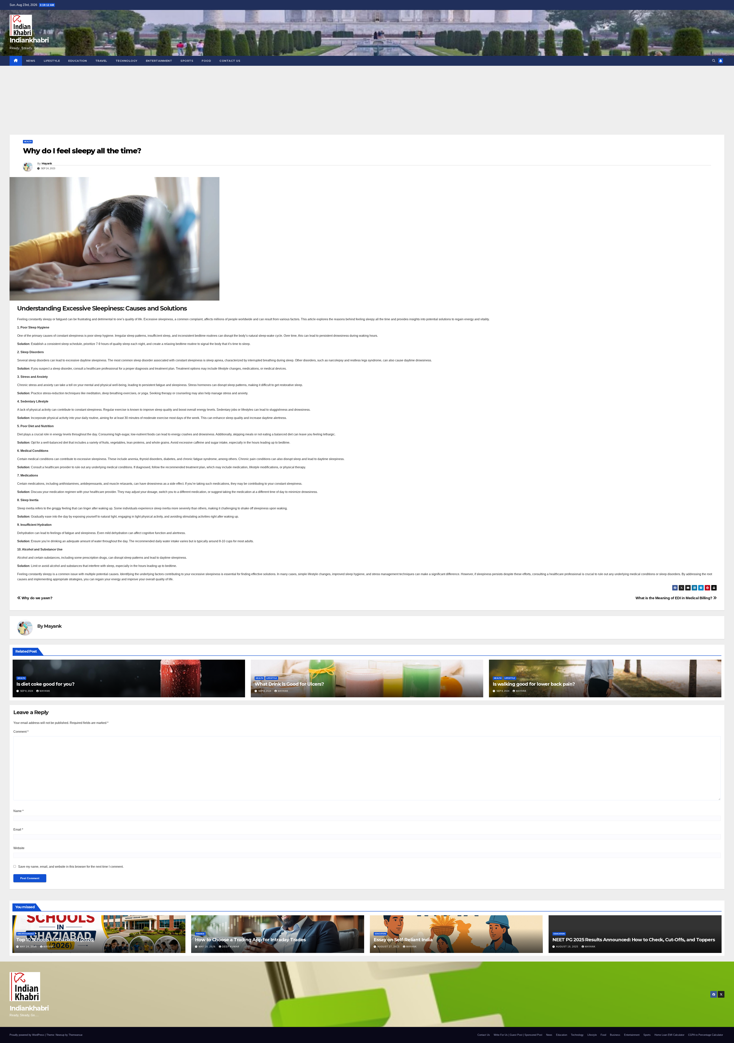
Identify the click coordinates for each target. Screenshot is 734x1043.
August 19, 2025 (567, 946)
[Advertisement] (367, 94)
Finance (200, 934)
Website (18, 848)
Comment (20, 731)
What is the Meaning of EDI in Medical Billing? (674, 598)
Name (18, 811)
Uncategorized (25, 934)
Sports (186, 61)
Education (77, 61)
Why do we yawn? (36, 598)
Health (28, 142)
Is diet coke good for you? (45, 684)
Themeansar (75, 1034)
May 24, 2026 (28, 946)
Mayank (47, 163)
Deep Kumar (230, 946)
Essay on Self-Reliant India (403, 939)
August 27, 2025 (388, 946)
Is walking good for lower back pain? (534, 684)
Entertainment (159, 61)
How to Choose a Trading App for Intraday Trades (250, 939)
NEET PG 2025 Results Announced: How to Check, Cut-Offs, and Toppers (633, 939)
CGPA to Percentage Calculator (705, 1034)
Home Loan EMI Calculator (669, 1034)
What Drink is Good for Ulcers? (289, 684)
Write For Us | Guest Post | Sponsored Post (518, 1034)
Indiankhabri (29, 40)
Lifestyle (52, 61)
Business (615, 1034)
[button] (713, 60)
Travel (101, 61)
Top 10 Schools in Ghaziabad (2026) (55, 939)
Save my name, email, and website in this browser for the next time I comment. (70, 866)
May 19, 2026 (207, 946)
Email (18, 829)
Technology (126, 61)
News (30, 61)
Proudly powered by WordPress (27, 1034)
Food (206, 61)
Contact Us (229, 61)
